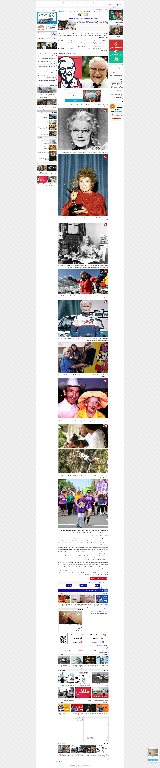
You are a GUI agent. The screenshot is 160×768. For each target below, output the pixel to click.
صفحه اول (121, 2)
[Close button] (158, 748)
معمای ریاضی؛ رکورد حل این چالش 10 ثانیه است (116, 98)
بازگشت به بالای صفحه (103, 759)
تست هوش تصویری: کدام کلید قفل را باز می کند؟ (116, 100)
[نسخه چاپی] (84, 11)
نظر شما (106, 717)
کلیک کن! (74, 101)
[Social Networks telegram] (98, 588)
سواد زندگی (97, 2)
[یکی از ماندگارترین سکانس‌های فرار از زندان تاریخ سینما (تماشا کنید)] (70, 617)
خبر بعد (96, 585)
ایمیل (107, 722)
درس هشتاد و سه (119, 36)
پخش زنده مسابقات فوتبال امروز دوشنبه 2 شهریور (47, 58)
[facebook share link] (59, 11)
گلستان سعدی (76, 638)
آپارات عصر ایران (76, 642)
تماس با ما (118, 2)
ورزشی (87, 2)
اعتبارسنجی (81, 719)
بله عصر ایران (60, 53)
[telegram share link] (61, 11)
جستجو (113, 2)
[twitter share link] (58, 11)
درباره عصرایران (92, 762)
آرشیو (115, 2)
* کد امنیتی (106, 735)
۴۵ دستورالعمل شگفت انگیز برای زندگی (98, 613)
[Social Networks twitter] (99, 588)
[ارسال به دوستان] (85, 11)
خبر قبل (69, 585)
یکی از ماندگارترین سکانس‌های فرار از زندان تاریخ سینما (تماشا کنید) (71, 624)
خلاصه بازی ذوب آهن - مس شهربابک (116, 20)
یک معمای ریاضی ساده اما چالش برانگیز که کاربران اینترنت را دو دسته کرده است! (116, 89)
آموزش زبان (63, 2)
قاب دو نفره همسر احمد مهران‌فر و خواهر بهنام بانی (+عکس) (116, 76)
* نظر (107, 726)
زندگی (103, 648)
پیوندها (80, 762)
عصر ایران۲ (97, 762)
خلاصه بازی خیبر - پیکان (118, 22)
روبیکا (65, 53)
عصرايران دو (107, 11)
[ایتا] (100, 652)
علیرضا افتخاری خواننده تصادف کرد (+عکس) (117, 79)
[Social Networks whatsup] (101, 588)
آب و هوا (107, 2)
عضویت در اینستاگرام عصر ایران (97, 635)
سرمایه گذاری (153, 760)
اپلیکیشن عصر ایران (62, 634)
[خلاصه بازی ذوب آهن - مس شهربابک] (116, 15)
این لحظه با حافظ (96, 638)
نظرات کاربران (83, 585)
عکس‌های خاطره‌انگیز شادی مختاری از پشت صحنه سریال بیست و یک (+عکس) (117, 66)
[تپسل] (65, 89)
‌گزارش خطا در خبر (68, 11)
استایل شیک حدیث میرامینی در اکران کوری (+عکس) (116, 73)
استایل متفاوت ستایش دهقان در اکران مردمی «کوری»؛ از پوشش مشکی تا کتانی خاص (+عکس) (117, 70)
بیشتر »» (111, 9)
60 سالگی (100, 648)
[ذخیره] (86, 11)
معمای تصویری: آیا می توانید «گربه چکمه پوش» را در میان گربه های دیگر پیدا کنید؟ (116, 87)
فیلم (69, 2)
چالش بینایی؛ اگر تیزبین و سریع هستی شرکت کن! (117, 95)
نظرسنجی (110, 2)
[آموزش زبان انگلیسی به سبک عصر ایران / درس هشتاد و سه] (116, 30)
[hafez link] (83, 14)
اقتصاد (91, 2)
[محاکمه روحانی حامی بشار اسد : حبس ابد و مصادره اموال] (47, 45)
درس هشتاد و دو (119, 38)
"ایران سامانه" (78, 766)
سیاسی (94, 2)
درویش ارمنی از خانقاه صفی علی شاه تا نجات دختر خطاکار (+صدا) (44, 33)
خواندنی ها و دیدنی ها (102, 11)
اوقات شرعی (103, 2)
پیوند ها (100, 2)
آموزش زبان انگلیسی (96, 642)
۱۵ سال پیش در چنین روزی (76, 635)
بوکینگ (78, 719)
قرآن (74, 2)
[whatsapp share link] (63, 11)
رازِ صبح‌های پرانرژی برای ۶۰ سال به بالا (98, 611)
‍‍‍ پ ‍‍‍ (89, 11)
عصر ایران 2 (67, 2)
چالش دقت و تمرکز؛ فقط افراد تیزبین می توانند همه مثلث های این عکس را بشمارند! (116, 84)
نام (107, 718)
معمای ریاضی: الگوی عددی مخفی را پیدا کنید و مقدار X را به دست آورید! (116, 92)
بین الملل (84, 2)
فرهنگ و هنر (80, 2)
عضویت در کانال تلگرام (71, 53)
